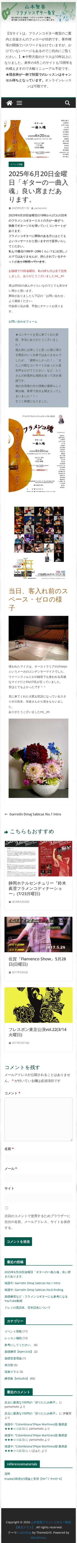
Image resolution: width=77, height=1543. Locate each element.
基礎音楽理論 (13, 1358)
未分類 (9, 1365)
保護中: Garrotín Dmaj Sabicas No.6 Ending (34, 1290)
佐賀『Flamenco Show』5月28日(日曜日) (37, 961)
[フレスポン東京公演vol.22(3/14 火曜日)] (39, 990)
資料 (7, 1474)
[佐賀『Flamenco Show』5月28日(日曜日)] (39, 919)
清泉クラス (12, 1372)
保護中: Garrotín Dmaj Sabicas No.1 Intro (32, 1283)
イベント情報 (16, 164)
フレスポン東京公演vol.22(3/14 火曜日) (37, 1032)
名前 (9, 1148)
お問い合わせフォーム (23, 321)
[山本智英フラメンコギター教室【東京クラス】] (9, 103)
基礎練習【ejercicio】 (19, 1351)
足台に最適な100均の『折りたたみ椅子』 (31, 1402)
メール (11, 1168)
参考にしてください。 (19, 1345)
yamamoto (40, 208)
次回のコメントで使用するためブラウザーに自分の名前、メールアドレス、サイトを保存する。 (37, 1222)
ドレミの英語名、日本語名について (28, 1307)
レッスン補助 (13, 1338)
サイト (9, 1188)
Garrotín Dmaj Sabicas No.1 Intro (35, 814)
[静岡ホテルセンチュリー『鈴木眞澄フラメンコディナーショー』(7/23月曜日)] (39, 844)
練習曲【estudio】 (17, 1378)
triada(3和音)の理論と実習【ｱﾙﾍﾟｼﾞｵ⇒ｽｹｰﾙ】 (34, 1479)
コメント (12, 1093)
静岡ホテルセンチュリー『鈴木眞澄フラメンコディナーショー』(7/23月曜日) (37, 888)
